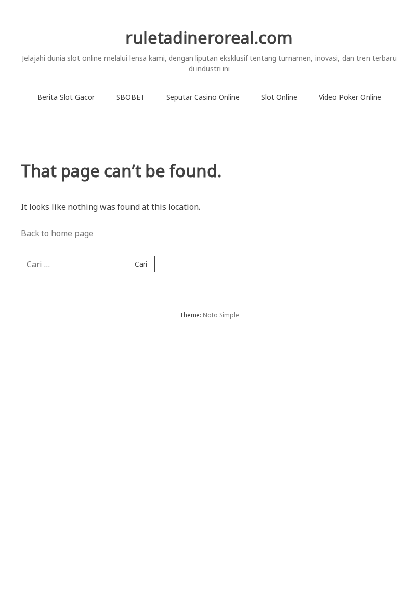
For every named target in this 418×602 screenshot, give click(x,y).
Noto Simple (221, 315)
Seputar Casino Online (203, 97)
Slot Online (279, 97)
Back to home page (57, 233)
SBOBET (130, 97)
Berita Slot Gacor (66, 97)
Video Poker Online (350, 97)
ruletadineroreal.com (209, 37)
